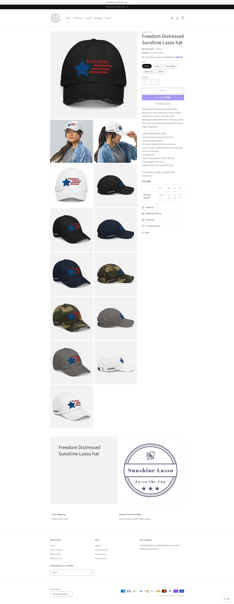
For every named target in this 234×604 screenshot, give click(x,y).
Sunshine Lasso (167, 595)
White (161, 71)
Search (52, 545)
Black (147, 66)
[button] (172, 18)
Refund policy (55, 554)
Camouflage (170, 66)
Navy (157, 66)
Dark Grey (149, 71)
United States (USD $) (60, 594)
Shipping (145, 52)
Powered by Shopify (178, 595)
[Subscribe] (91, 572)
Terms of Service (56, 550)
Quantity (145, 77)
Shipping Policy (56, 558)
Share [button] (147, 232)
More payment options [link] (163, 103)
